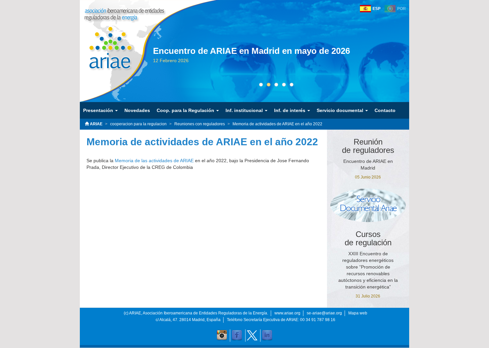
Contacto (385, 110)
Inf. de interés (290, 110)
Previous (143, 64)
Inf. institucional (245, 110)
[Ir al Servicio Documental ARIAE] (368, 205)
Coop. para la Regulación (186, 110)
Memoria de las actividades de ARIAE (153, 160)
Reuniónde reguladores (368, 146)
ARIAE (95, 124)
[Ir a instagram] (222, 335)
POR (401, 8)
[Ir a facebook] (237, 335)
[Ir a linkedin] (267, 335)
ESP (377, 8)
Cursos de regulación (368, 238)
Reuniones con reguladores (199, 124)
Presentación (98, 110)
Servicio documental (341, 110)
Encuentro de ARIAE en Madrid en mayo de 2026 (251, 51)
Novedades (137, 110)
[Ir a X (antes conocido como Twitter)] (252, 335)
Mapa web (357, 313)
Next (409, 64)
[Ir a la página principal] (105, 43)
